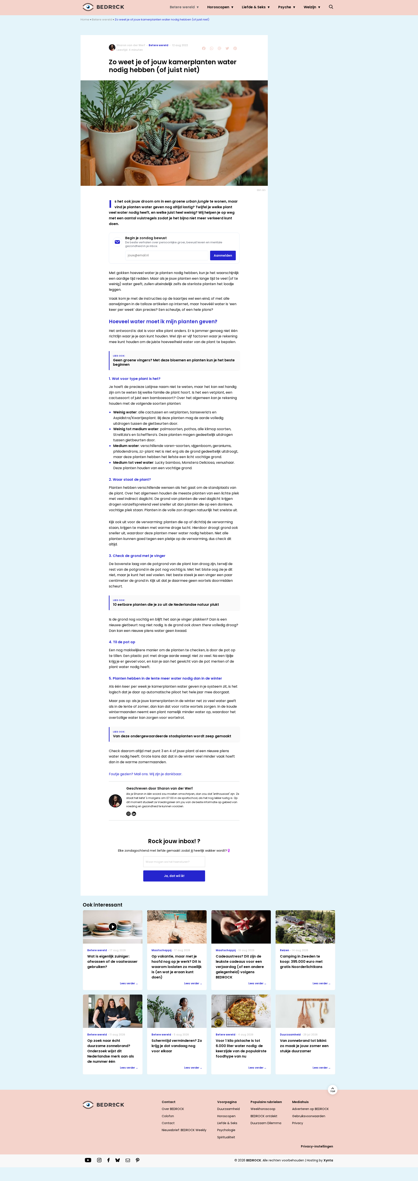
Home (85, 19)
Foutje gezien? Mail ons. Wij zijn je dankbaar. (145, 774)
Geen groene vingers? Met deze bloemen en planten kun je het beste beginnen (174, 362)
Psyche (284, 7)
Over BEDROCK (173, 1109)
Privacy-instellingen (317, 1146)
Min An (261, 190)
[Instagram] (128, 813)
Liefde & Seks (254, 7)
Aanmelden (223, 255)
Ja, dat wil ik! (174, 876)
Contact (168, 1123)
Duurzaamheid (228, 1109)
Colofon (168, 1116)
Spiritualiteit (226, 1137)
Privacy (297, 1123)
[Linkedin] (134, 813)
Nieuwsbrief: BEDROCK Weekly (184, 1130)
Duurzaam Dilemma (266, 1123)
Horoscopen (218, 7)
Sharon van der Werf (130, 45)
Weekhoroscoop (263, 1109)
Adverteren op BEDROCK (310, 1109)
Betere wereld (182, 7)
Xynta (328, 1160)
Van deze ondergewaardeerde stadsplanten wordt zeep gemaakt (172, 736)
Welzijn (310, 7)
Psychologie (226, 1130)
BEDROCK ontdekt (264, 1116)
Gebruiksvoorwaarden (308, 1116)
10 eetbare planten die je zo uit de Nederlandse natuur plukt (166, 604)
